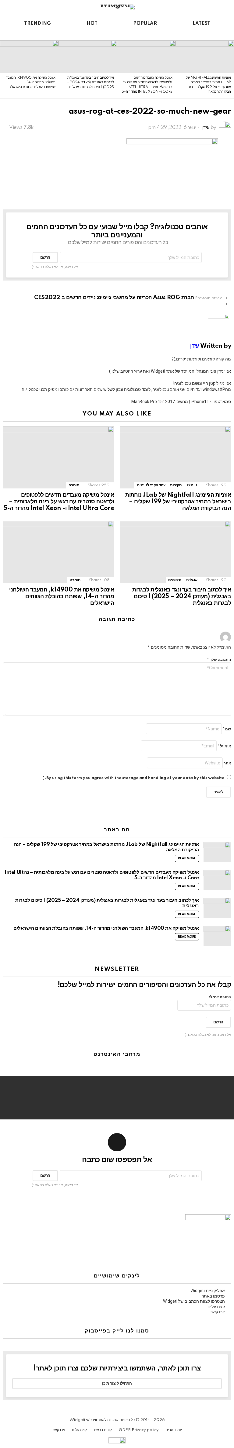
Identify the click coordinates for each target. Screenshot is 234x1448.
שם (227, 729)
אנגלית (191, 580)
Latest (201, 23)
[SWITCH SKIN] (27, 34)
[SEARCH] (6, 34)
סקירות (176, 485)
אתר (227, 763)
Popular (145, 23)
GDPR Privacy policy (138, 1430)
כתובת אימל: (220, 997)
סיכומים (174, 580)
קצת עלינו (216, 1306)
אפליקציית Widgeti (207, 1290)
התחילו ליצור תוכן (117, 1383)
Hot (92, 23)
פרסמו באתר (213, 1296)
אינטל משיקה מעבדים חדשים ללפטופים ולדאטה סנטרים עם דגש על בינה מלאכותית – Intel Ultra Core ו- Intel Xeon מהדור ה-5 (59, 502)
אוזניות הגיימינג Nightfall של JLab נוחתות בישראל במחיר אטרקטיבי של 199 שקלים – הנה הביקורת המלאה (178, 502)
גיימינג (191, 485)
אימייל (224, 746)
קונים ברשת (103, 1430)
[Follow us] (17, 34)
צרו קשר (218, 1311)
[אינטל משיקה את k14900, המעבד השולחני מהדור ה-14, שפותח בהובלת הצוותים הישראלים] (29, 56)
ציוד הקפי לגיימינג (150, 485)
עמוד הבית (173, 1430)
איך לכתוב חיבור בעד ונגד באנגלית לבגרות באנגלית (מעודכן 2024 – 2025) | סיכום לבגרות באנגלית (90, 82)
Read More (187, 858)
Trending (37, 23)
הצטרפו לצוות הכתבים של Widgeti (194, 1301)
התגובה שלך (219, 660)
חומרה (74, 485)
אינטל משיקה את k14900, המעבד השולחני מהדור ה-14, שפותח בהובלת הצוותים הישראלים (30, 82)
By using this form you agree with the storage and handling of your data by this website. (133, 778)
